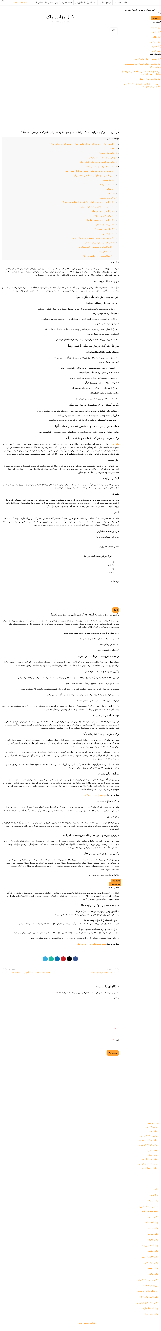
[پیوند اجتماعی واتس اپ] (51, 958)
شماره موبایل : (109, 546)
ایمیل (116, 1040)
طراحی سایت (90, 1323)
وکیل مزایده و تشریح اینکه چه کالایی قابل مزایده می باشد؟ (88, 202)
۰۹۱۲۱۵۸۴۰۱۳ (21, 2)
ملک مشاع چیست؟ (104, 229)
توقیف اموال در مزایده (103, 216)
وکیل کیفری (152, 1127)
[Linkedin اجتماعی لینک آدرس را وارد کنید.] (57, 958)
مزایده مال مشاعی (104, 225)
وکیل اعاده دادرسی (149, 1136)
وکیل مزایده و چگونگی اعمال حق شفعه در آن (94, 175)
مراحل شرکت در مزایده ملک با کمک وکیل (98, 162)
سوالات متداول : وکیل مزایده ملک (98, 256)
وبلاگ (153, 7)
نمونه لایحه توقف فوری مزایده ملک (91, 944)
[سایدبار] (158, 1328)
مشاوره (110, 572)
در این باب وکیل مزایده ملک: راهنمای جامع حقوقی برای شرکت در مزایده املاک (83, 144)
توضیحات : (114, 581)
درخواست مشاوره (108, 198)
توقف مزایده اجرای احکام (95, 795)
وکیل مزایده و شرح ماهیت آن (100, 211)
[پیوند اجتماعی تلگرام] (45, 958)
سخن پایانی (104, 251)
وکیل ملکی (60, 10)
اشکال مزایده (107, 184)
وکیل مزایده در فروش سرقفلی (99, 242)
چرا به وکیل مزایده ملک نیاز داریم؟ (101, 158)
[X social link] (69, 958)
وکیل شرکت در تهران (148, 1140)
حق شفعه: (108, 180)
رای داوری (108, 234)
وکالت (111, 565)
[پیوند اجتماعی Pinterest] (63, 958)
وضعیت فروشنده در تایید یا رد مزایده (97, 207)
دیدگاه (115, 998)
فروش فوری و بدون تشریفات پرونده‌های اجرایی (93, 238)
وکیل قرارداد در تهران (148, 1144)
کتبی (111, 193)
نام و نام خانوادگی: (107, 537)
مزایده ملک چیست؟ (107, 153)
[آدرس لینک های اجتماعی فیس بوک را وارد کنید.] (75, 958)
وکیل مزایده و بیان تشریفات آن (100, 220)
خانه (158, 7)
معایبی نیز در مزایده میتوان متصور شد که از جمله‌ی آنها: (89, 171)
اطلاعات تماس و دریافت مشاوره (95, 247)
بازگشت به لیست (60, 970)
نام (117, 1029)
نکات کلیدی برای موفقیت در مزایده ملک (99, 166)
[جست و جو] (31, 2)
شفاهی (110, 189)
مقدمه (113, 148)
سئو (80, 1323)
